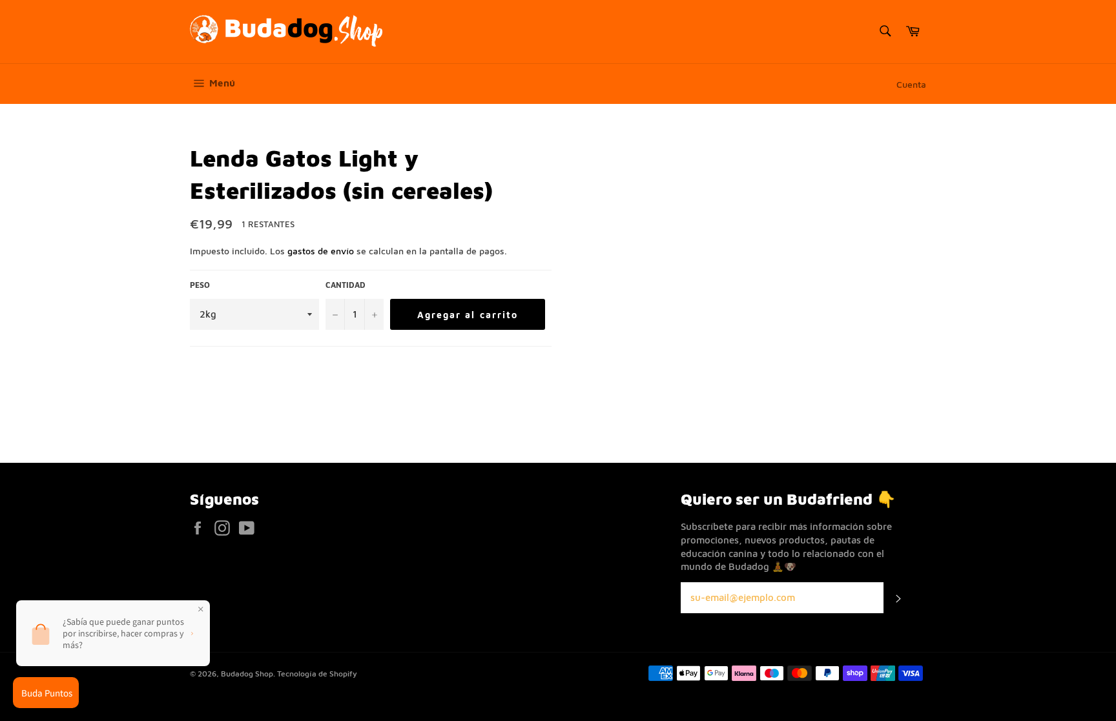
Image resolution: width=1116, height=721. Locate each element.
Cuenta (911, 84)
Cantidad (346, 285)
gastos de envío (320, 250)
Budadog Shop (247, 673)
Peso (200, 285)
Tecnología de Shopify (317, 673)
